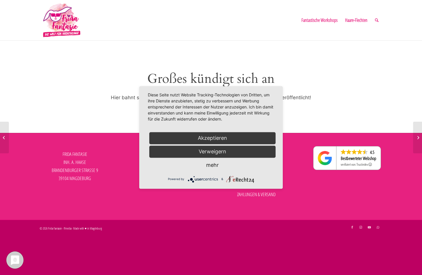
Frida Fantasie (55, 228)
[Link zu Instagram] (361, 227)
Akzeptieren (212, 138)
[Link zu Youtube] (369, 227)
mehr (212, 165)
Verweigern (212, 151)
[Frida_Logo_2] (62, 20)
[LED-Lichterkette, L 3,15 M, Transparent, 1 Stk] (4, 137)
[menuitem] (319, 20)
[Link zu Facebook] (352, 227)
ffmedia (67, 228)
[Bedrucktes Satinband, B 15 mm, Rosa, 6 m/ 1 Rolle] (417, 137)
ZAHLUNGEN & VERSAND (256, 194)
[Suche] (376, 20)
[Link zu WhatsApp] (378, 227)
